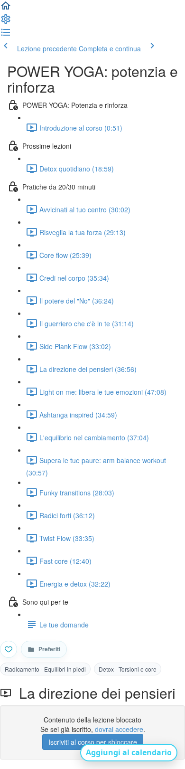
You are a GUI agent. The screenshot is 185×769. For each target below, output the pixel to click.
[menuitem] (5, 22)
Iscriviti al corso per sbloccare (92, 742)
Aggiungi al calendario (129, 752)
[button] (5, 8)
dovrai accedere (119, 729)
